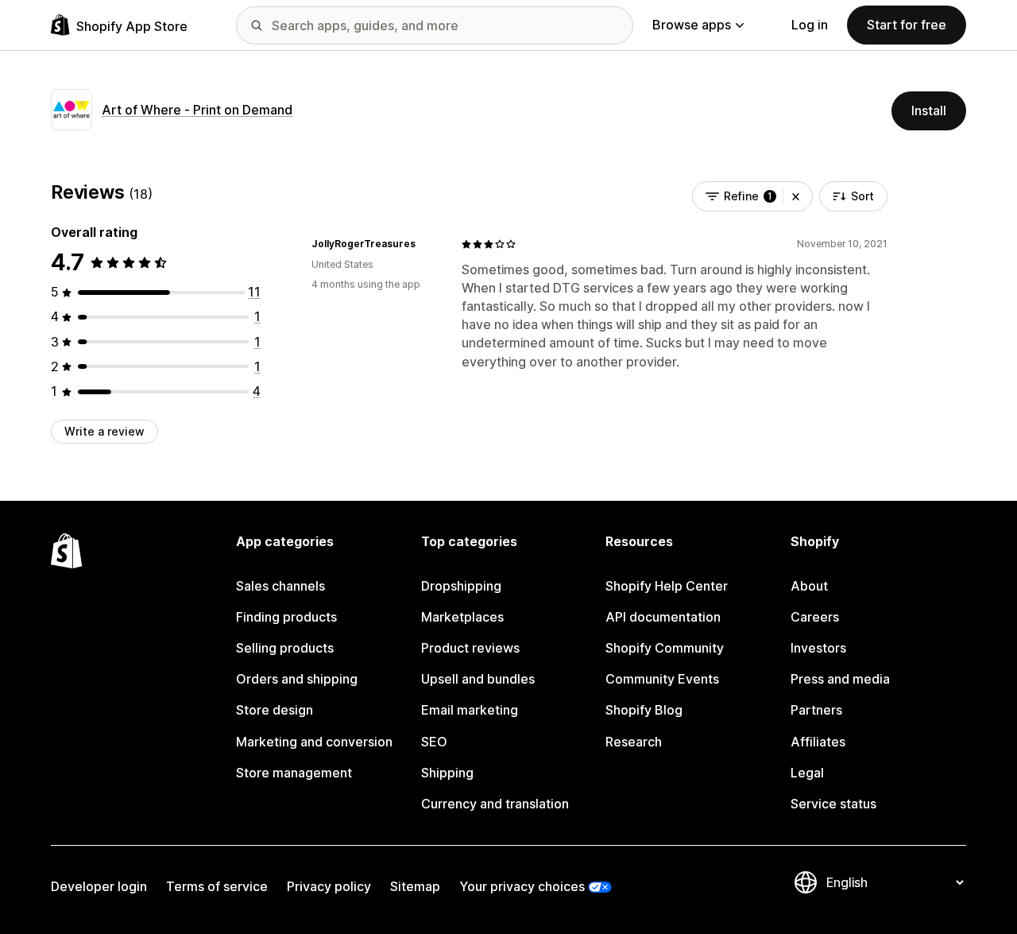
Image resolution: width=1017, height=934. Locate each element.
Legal (807, 773)
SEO (434, 742)
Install (928, 110)
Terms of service (217, 886)
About (809, 586)
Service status (833, 804)
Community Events (662, 679)
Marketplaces (462, 617)
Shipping (447, 773)
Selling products (285, 648)
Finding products (286, 617)
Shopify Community (664, 648)
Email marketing (469, 710)
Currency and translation (495, 804)
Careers (815, 617)
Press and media (840, 679)
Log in (809, 25)
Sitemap (415, 886)
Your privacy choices (522, 886)
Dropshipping (461, 586)
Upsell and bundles (478, 679)
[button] (796, 196)
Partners (816, 710)
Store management (294, 773)
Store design (274, 710)
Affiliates (818, 742)
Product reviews (470, 648)
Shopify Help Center (666, 586)
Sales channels (280, 586)
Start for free (906, 25)
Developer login (99, 886)
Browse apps (691, 25)
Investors (818, 648)
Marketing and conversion (314, 742)
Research (633, 742)
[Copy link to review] (425, 244)
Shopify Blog (644, 710)
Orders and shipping (297, 679)
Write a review (104, 431)
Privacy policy (329, 886)
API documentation (663, 617)
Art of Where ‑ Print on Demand (197, 110)
